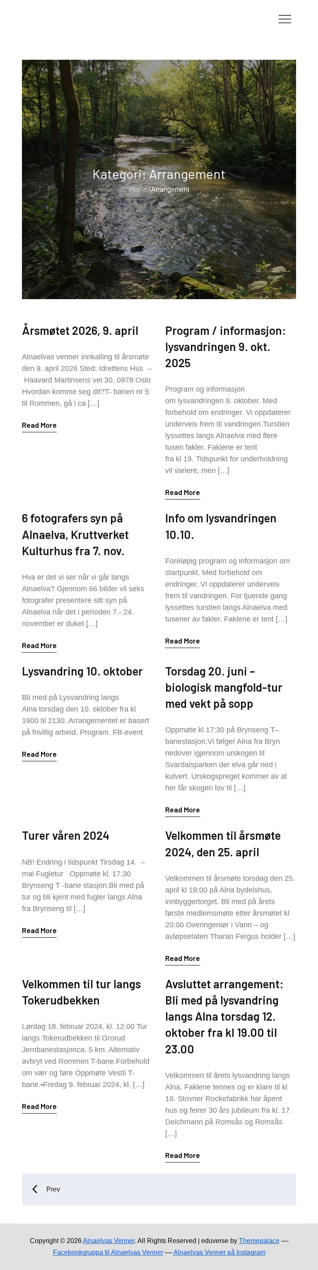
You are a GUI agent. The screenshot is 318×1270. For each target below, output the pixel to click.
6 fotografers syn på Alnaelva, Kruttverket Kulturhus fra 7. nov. (75, 534)
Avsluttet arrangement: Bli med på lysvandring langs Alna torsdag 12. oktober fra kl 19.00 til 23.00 (224, 1016)
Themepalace (259, 1240)
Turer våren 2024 (65, 835)
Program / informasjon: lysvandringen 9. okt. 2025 (225, 346)
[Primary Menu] (285, 18)
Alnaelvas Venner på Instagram (219, 1252)
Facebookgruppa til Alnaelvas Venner (108, 1252)
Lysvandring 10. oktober (82, 671)
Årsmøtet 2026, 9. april (80, 330)
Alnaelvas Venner (109, 1240)
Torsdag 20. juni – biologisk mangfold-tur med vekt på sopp (223, 687)
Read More (39, 424)
